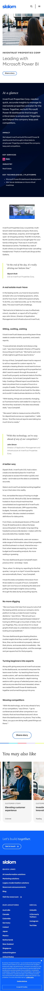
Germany (6, 923)
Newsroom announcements (14, 887)
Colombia (6, 918)
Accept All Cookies (21, 987)
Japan (5, 931)
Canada (6, 914)
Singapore (7, 948)
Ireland (6, 927)
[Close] (41, 960)
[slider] (22, 217)
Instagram (34, 921)
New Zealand (8, 944)
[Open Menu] (39, 6)
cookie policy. (30, 977)
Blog (4, 891)
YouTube (33, 925)
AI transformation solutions (14, 874)
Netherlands (8, 940)
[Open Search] (31, 6)
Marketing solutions (11, 879)
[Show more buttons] (33, 217)
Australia (6, 910)
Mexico (5, 935)
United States (8, 957)
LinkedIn (33, 910)
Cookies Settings (22, 981)
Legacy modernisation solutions (16, 883)
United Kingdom (9, 952)
